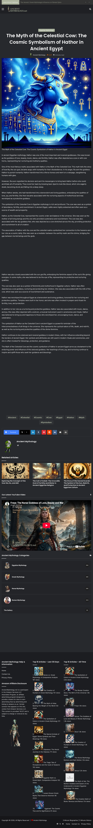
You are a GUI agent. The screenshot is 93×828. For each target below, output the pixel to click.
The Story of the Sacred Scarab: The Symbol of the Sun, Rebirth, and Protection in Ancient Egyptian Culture (77, 484)
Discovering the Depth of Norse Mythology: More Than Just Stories (44, 2)
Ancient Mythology (39, 55)
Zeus (76, 732)
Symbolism (47, 422)
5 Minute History (85, 820)
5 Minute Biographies (70, 820)
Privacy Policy (7, 678)
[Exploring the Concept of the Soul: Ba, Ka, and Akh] (15, 471)
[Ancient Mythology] (18, 9)
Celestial (25, 417)
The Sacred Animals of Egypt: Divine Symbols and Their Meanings (46, 736)
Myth (82, 417)
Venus (77, 771)
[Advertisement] (46, 21)
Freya (76, 706)
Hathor (71, 417)
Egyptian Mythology (46, 30)
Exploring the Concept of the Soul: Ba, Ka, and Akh (14, 482)
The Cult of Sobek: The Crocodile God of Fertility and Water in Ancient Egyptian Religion (46, 483)
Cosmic (38, 417)
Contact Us (6, 674)
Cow (50, 417)
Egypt (59, 417)
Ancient (12, 417)
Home (4, 670)
